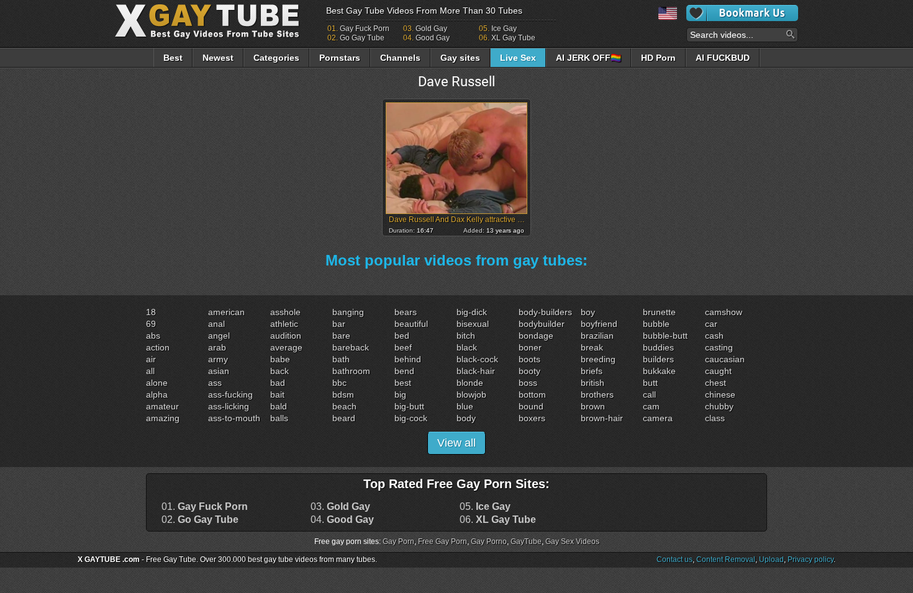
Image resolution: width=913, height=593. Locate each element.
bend (404, 371)
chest (715, 382)
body (466, 418)
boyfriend (599, 323)
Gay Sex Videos (572, 541)
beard (343, 418)
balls (279, 418)
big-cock (410, 418)
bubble (656, 323)
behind (407, 359)
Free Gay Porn (442, 541)
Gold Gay (431, 28)
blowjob (471, 394)
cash (714, 335)
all (150, 371)
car (711, 323)
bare (341, 335)
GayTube (526, 541)
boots (529, 359)
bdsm (343, 394)
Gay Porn (398, 541)
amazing (162, 418)
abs (153, 335)
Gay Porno (489, 541)
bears (405, 312)
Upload (771, 559)
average (286, 347)
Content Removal (725, 559)
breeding (598, 359)
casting (719, 347)
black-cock (477, 359)
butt (650, 382)
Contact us (674, 559)
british (592, 382)
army (218, 359)
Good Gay (433, 37)
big (400, 394)
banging (348, 312)
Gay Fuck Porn (364, 28)
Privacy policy (811, 559)
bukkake (659, 371)
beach (344, 406)
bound (531, 406)
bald (278, 406)
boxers (532, 418)
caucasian (725, 359)
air (151, 359)
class (715, 418)
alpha (157, 394)
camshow (723, 312)
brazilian (597, 335)
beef (403, 347)
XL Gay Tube (513, 37)
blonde (470, 382)
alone (157, 382)
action (158, 347)
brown (593, 406)
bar (338, 323)
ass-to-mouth (234, 418)
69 (151, 323)
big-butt (409, 406)
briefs (591, 371)
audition (285, 335)
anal (216, 323)
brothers (597, 394)
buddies (658, 347)
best (402, 382)
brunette (659, 312)
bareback (350, 347)
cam (651, 406)
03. (340, 507)
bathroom (351, 371)
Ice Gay (504, 28)
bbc (339, 382)
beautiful (411, 323)
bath (341, 359)
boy (588, 312)
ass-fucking (230, 394)
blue (465, 406)
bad (277, 382)
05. (485, 507)
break (592, 347)
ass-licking (228, 406)
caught (718, 371)
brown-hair (602, 418)
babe (280, 359)
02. (199, 520)
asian (218, 371)
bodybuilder (542, 323)
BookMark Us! (742, 13)
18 (151, 312)
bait (277, 394)
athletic (284, 323)
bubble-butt (665, 335)
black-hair (476, 371)
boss (528, 382)
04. (342, 520)
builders (658, 359)
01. (204, 507)
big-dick (472, 312)
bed (401, 335)
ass (215, 382)
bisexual (473, 323)
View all (456, 443)
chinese (720, 394)
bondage (536, 335)
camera (658, 418)
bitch (466, 335)
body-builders (545, 312)
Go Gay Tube (362, 37)
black (467, 347)
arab (217, 347)
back (279, 371)
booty (529, 371)
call (649, 394)
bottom (532, 394)
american (226, 312)
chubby (719, 406)
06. (498, 520)
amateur (162, 406)
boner (530, 347)
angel (219, 335)
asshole (285, 312)
